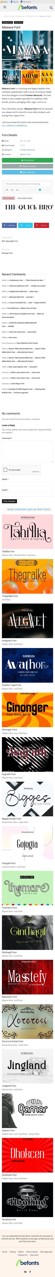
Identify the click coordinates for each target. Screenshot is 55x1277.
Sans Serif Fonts (20, 733)
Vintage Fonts (33, 1134)
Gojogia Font (8, 863)
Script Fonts (23, 822)
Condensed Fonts (9, 866)
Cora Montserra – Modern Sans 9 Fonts (21, 308)
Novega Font (7, 253)
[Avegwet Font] (27, 621)
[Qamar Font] (27, 1110)
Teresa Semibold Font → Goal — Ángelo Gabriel (27, 302)
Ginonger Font (9, 729)
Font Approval (46, 1252)
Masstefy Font (9, 996)
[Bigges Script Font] (27, 799)
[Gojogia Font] (27, 843)
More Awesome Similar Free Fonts (28, 509)
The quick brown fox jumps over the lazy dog (28, 207)
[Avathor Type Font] (27, 665)
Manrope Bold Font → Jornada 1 (21, 297)
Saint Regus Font (17, 383)
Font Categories (17, 16)
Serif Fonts (18, 22)
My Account (27, 2)
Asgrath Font (9, 774)
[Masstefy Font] (27, 977)
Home (6, 16)
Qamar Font (8, 1130)
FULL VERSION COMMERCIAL (15, 125)
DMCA (21, 1252)
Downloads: (9, 145)
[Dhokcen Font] (27, 1155)
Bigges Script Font (11, 818)
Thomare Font (9, 907)
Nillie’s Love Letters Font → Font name (25, 372)
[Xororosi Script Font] (27, 1021)
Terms (4, 1252)
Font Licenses (32, 1252)
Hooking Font (9, 1219)
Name (5, 479)
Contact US (22, 1255)
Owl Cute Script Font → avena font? (22, 332)
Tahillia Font (8, 551)
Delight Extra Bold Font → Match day (23, 291)
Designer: (8, 150)
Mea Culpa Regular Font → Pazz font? (23, 367)
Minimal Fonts (20, 555)
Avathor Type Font (11, 685)
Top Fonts (34, 1255)
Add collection (28, 172)
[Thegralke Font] (27, 576)
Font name (13, 337)
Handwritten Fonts (9, 822)
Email (5, 490)
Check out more (29, 166)
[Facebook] (30, 1272)
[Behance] (25, 1272)
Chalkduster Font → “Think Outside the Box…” (27, 280)
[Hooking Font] (27, 1199)
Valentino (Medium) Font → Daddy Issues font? (27, 286)
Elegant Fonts (7, 555)
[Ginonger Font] (27, 710)
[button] (51, 8)
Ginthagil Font (9, 952)
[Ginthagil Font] (27, 932)
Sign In (4, 2)
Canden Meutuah (27, 150)
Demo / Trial (25, 154)
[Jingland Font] (27, 1066)
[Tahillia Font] (27, 532)
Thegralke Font (10, 596)
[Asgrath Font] (27, 754)
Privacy (13, 1252)
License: (7, 154)
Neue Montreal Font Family (27, 343)
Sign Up (14, 2)
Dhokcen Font (9, 1175)
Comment (7, 438)
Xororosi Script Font (12, 1041)
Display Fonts (31, 16)
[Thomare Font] (27, 888)
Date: (6, 141)
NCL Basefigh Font (10, 241)
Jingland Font (9, 1085)
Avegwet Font (9, 640)
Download (29, 160)
